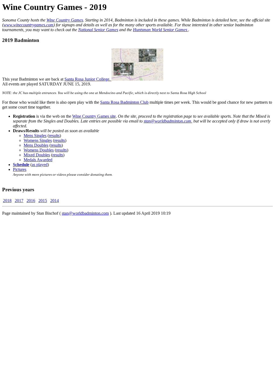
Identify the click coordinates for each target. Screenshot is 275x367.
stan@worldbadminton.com (167, 121)
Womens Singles (38, 140)
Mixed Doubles (37, 155)
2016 (31, 200)
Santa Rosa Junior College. (87, 79)
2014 (54, 200)
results (54, 135)
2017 (19, 200)
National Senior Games (98, 29)
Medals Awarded (38, 159)
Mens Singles (35, 135)
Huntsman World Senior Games (160, 29)
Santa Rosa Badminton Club (124, 102)
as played (40, 164)
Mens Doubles (36, 145)
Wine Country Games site (94, 116)
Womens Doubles (39, 150)
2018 (7, 200)
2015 (42, 200)
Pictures (19, 169)
